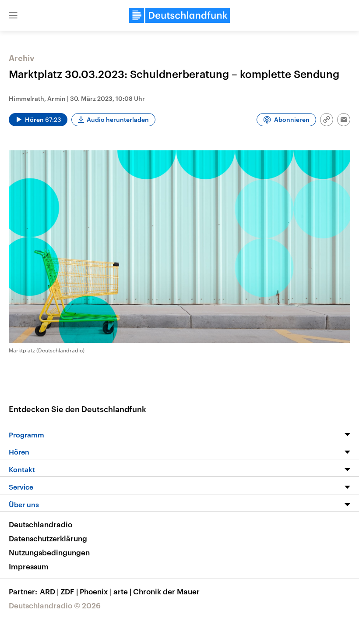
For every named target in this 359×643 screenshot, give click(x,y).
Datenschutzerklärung (48, 538)
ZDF (69, 591)
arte (122, 591)
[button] (13, 15)
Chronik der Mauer (166, 591)
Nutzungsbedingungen (49, 552)
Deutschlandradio (40, 524)
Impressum (29, 566)
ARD (49, 591)
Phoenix (96, 591)
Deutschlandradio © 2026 (55, 605)
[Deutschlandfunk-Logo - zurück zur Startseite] (179, 15)
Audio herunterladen (118, 119)
